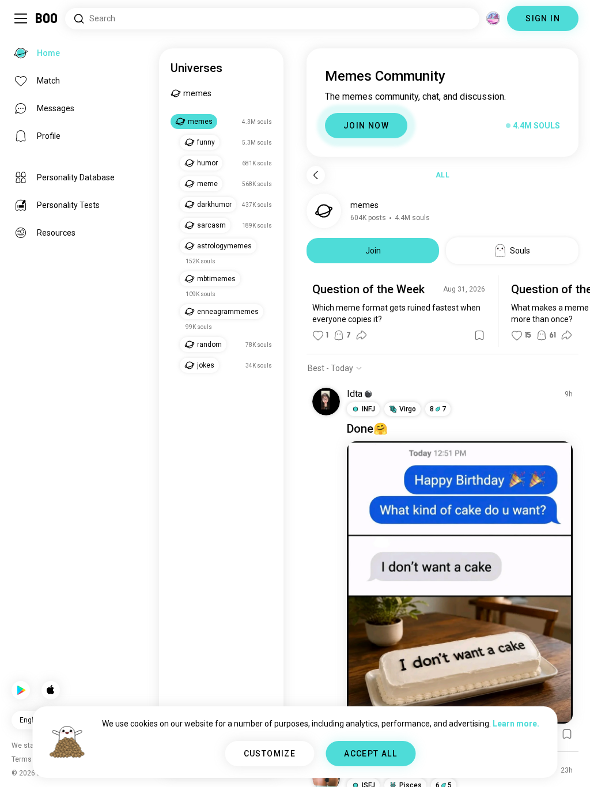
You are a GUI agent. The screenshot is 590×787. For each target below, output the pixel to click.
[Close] (25, 25)
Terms (314, 764)
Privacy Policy (362, 764)
